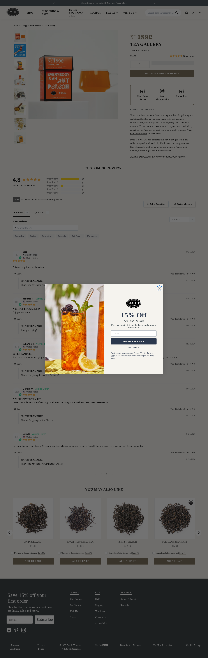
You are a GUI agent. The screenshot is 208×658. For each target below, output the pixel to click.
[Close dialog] (159, 288)
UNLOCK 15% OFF (133, 341)
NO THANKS (134, 348)
